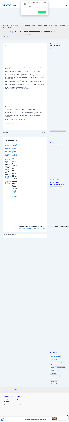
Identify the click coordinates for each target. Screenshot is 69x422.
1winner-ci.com (13, 389)
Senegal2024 (54, 383)
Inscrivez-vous (42, 12)
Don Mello (53, 370)
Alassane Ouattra (54, 362)
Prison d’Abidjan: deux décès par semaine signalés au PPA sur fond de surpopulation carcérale (8, 166)
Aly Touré (63, 362)
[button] (18, 25)
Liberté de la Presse (55, 378)
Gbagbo (62, 376)
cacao (52, 367)
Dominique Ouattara (60, 367)
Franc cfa (53, 373)
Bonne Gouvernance (56, 364)
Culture (13, 190)
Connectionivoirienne (9, 5)
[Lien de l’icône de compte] (66, 5)
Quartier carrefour (54, 381)
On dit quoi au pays (36, 34)
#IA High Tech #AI (55, 356)
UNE (33, 228)
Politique (30, 228)
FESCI (58, 370)
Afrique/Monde (30, 34)
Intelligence (7, 176)
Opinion (27, 228)
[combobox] (30, 8)
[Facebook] (2, 1)
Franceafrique (54, 376)
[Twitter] (7, 36)
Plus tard (33, 12)
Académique (54, 359)
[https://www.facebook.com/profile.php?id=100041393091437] (4, 36)
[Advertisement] (34, 16)
